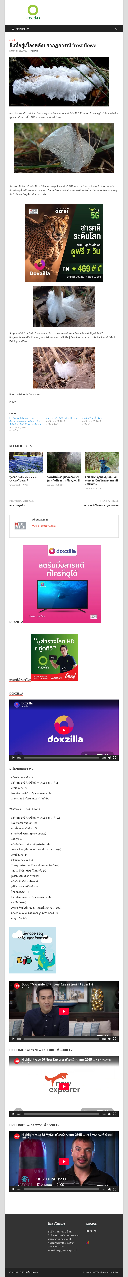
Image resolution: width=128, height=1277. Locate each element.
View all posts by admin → (45, 525)
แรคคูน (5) (16, 838)
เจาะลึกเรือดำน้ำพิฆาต (92, 418)
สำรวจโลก (32, 1272)
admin (35, 50)
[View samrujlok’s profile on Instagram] (95, 1231)
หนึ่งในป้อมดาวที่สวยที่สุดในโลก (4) (30, 844)
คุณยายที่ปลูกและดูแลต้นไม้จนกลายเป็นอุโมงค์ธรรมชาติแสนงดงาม (101, 480)
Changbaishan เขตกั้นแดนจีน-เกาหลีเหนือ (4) (35, 865)
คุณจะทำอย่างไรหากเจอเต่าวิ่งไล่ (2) (30, 798)
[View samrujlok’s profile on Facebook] (87, 1231)
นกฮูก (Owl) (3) (19, 918)
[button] (32, 12)
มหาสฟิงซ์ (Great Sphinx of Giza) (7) (30, 833)
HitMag (114, 1272)
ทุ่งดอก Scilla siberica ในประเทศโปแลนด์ (23, 478)
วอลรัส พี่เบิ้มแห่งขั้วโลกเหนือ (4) (28, 870)
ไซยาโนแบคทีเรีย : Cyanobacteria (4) (31, 896)
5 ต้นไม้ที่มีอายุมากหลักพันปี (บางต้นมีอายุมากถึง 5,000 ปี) (63, 478)
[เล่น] (13, 757)
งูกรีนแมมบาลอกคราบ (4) (25, 875)
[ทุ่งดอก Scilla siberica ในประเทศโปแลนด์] (26, 473)
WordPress (100, 1272)
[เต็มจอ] (114, 757)
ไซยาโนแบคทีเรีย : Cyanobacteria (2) (31, 793)
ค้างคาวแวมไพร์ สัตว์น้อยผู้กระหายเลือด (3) (34, 912)
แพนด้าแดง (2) (19, 787)
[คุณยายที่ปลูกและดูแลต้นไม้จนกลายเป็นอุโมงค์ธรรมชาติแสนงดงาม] (102, 473)
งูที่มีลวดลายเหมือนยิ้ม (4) (25, 886)
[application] (64, 730)
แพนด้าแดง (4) (19, 854)
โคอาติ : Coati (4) (20, 891)
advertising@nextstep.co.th (62, 1250)
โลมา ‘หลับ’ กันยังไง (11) (24, 822)
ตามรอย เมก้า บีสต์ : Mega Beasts (61, 418)
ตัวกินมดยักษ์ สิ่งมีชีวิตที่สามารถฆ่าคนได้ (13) (35, 817)
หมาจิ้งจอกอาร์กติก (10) (24, 828)
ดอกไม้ (12, 40)
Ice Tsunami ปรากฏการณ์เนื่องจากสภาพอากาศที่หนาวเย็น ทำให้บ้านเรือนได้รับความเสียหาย (25, 421)
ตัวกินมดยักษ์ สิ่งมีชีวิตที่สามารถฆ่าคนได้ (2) (35, 782)
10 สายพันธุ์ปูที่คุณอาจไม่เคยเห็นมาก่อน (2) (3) (36, 907)
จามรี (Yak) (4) (18, 902)
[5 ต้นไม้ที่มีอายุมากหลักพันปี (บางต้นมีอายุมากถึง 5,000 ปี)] (64, 473)
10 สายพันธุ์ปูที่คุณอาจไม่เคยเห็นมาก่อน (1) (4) (36, 849)
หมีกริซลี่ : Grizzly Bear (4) (25, 881)
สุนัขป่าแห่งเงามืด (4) (22, 859)
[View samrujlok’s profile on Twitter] (91, 1231)
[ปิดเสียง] (109, 757)
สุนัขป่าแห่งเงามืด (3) (22, 777)
